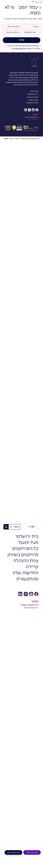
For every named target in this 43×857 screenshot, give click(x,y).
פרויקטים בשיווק (22, 555)
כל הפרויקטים (32, 94)
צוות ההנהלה (25, 561)
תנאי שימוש (33, 100)
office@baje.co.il (33, 119)
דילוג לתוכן (38, 2)
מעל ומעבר (34, 91)
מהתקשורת (27, 579)
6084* (35, 115)
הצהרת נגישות (32, 97)
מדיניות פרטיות (20, 48)
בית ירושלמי (26, 537)
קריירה (32, 567)
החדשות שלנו (25, 573)
